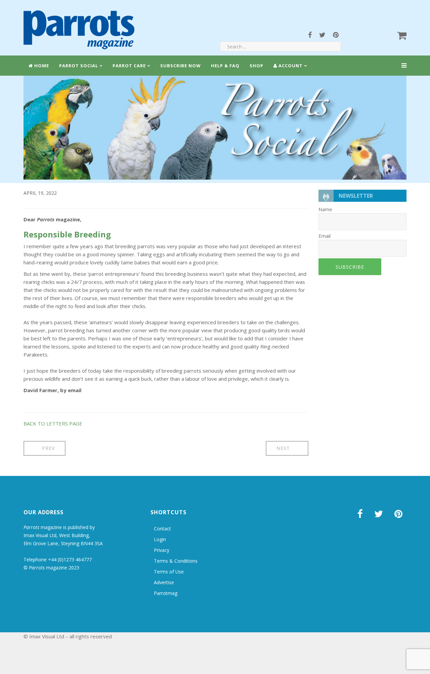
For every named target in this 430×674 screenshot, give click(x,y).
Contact (162, 528)
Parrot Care (129, 66)
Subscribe (350, 267)
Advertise (164, 582)
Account (290, 66)
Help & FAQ (225, 66)
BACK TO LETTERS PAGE (53, 423)
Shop (256, 66)
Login (160, 539)
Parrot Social (78, 66)
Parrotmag (165, 593)
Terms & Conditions (176, 561)
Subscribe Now (180, 66)
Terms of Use (169, 571)
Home (41, 66)
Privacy (161, 550)
